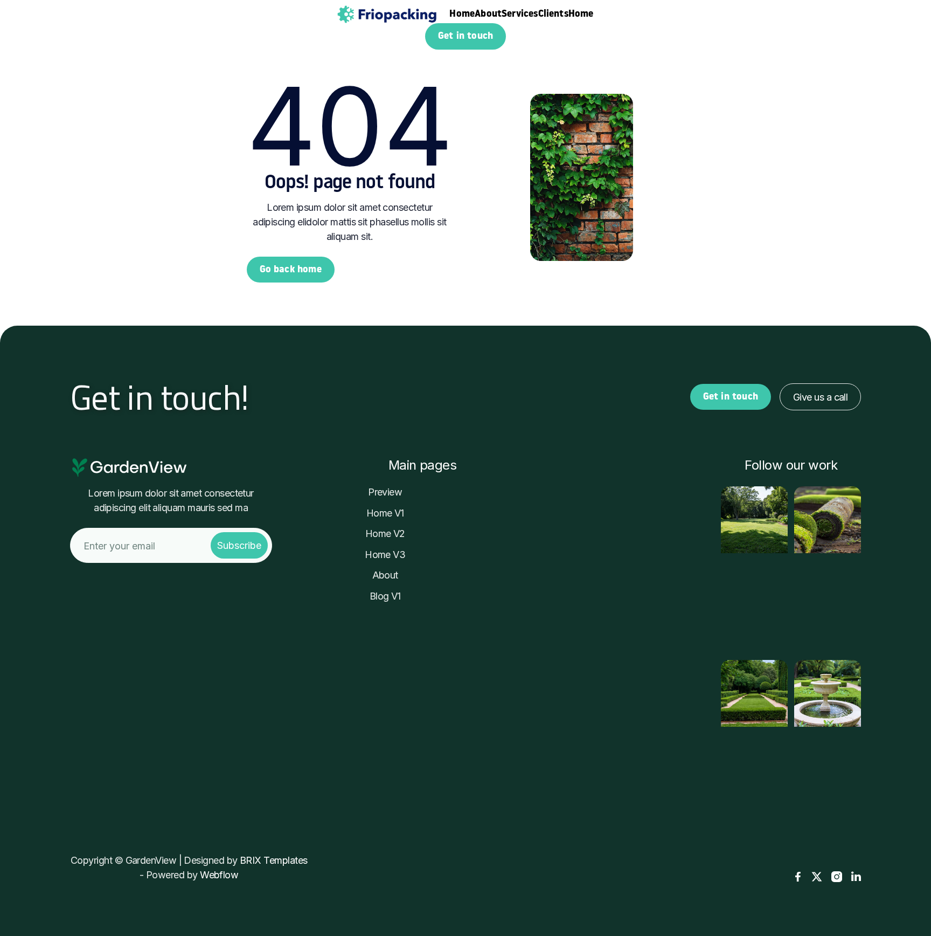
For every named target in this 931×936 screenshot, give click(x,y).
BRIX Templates (273, 860)
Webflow (219, 874)
